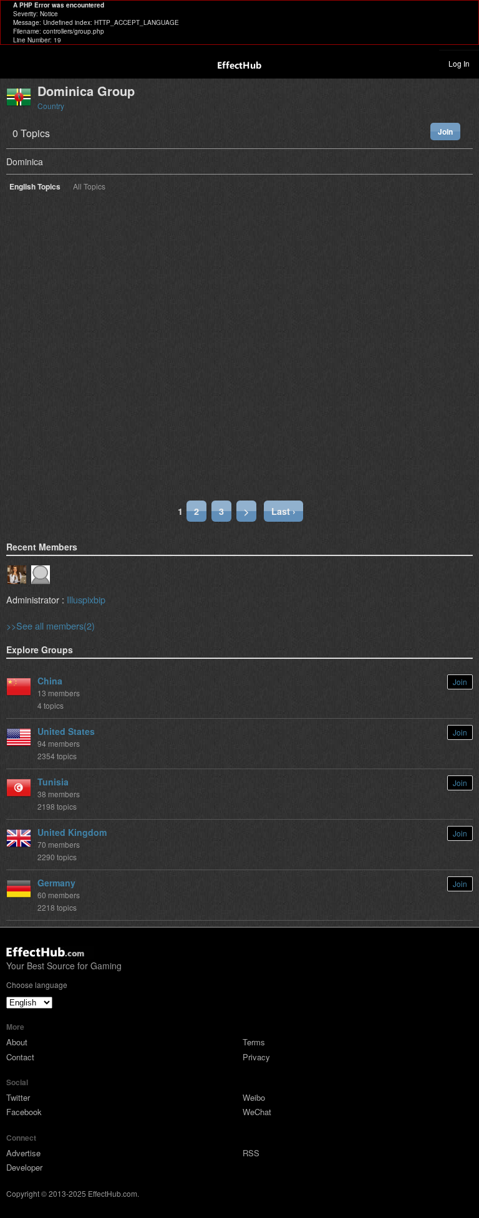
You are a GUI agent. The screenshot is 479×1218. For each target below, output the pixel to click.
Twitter (18, 1097)
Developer (24, 1167)
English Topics (34, 187)
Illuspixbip (86, 599)
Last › (283, 511)
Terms (254, 1042)
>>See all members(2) (50, 625)
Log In (459, 63)
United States (66, 731)
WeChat (257, 1112)
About (16, 1042)
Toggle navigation (15, 63)
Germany (56, 882)
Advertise (23, 1153)
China (49, 680)
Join (445, 131)
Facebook (24, 1112)
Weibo (254, 1097)
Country (50, 105)
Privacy (256, 1057)
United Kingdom (72, 832)
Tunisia (53, 781)
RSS (251, 1153)
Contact (20, 1057)
